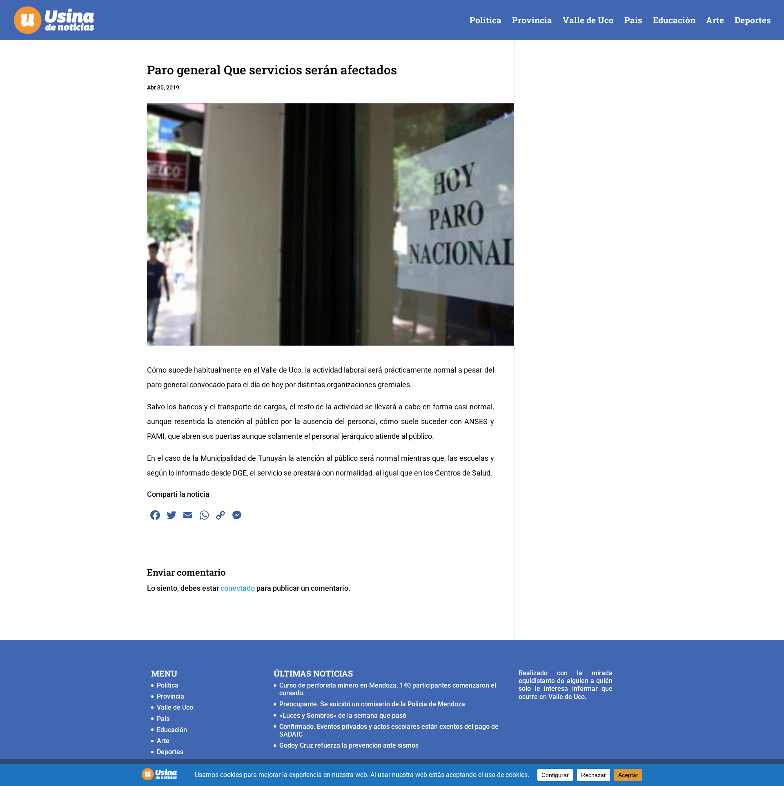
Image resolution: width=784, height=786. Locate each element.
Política (485, 21)
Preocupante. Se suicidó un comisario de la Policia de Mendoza (372, 704)
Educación (674, 21)
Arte (715, 21)
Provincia (532, 21)
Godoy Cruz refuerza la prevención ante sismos (349, 745)
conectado (237, 588)
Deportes (753, 21)
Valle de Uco (588, 21)
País (633, 21)
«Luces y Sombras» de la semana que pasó (342, 715)
